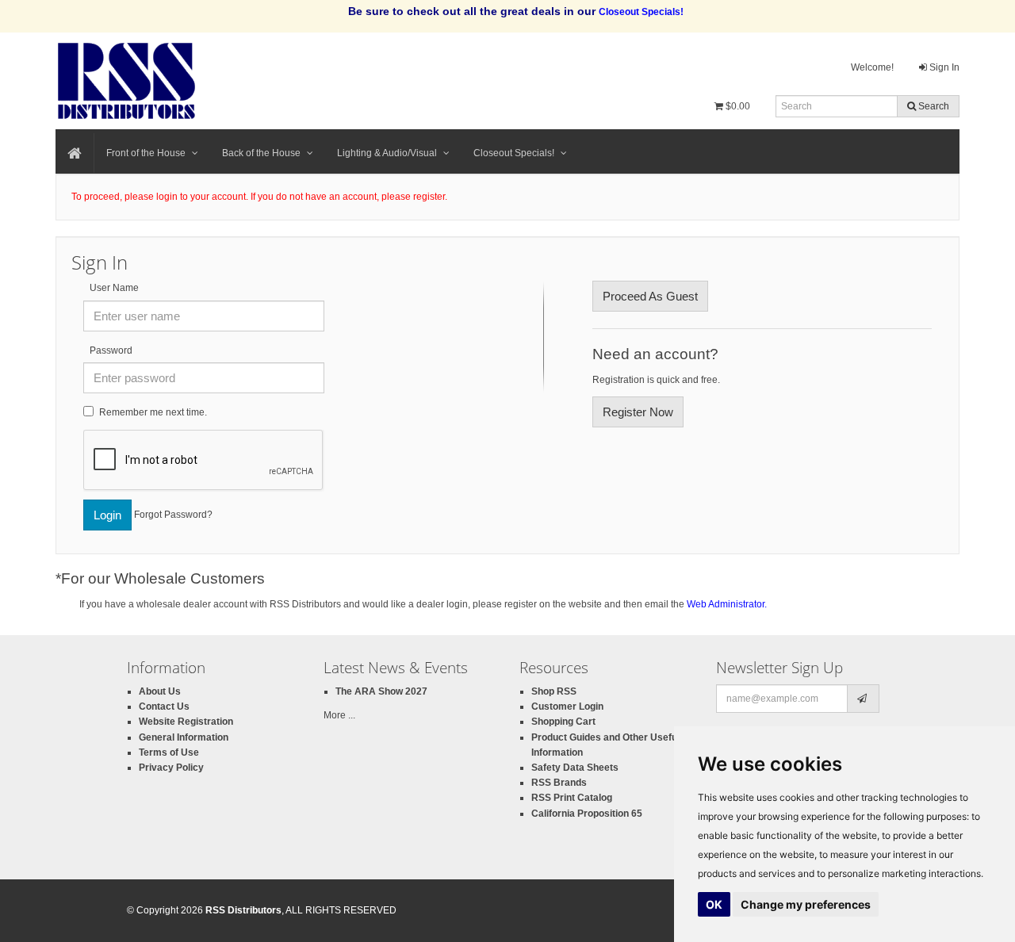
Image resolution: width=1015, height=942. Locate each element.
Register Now (638, 412)
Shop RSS (553, 691)
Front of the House (146, 153)
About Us (160, 691)
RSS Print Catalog (571, 797)
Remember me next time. (153, 412)
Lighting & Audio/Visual (387, 153)
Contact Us (164, 706)
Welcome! (872, 67)
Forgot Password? (173, 513)
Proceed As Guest (650, 296)
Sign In (943, 67)
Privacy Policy (171, 767)
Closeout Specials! (513, 153)
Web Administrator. (727, 604)
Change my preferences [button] (806, 904)
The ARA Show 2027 (381, 691)
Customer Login (567, 706)
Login (107, 515)
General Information (183, 737)
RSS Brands (559, 782)
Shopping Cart (563, 721)
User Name (114, 287)
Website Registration (186, 721)
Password (111, 350)
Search (932, 106)
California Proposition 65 (586, 813)
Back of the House (261, 153)
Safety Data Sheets (575, 767)
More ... (339, 715)
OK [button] (714, 904)
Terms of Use (169, 752)
